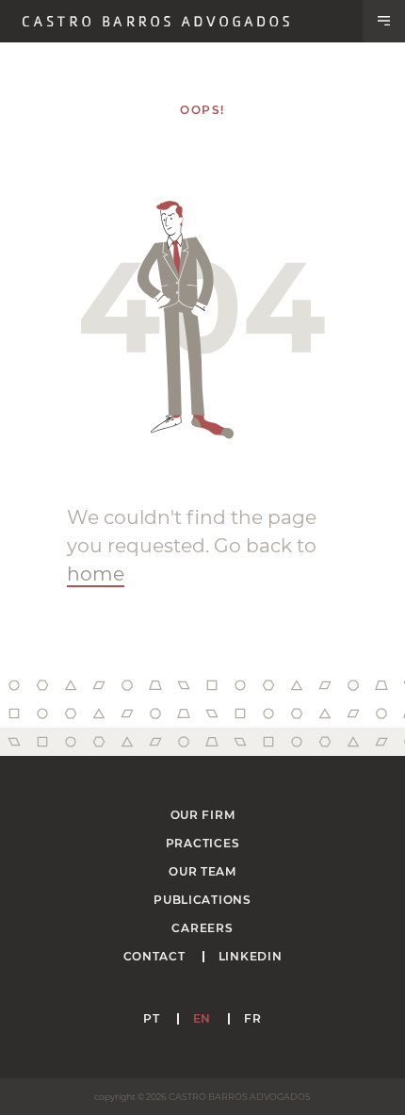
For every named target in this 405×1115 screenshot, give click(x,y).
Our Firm (202, 815)
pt (151, 1018)
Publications (202, 900)
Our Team (202, 871)
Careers (202, 928)
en (202, 1018)
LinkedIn (251, 956)
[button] (384, 21)
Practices (202, 843)
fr (252, 1018)
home (95, 573)
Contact (154, 956)
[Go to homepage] (156, 21)
